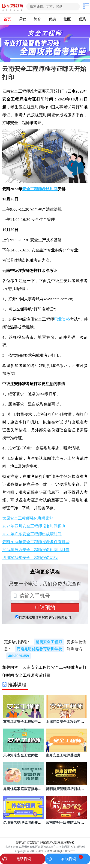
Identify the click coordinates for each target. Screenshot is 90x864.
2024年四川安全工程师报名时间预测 (34, 526)
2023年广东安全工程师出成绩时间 (32, 534)
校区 (67, 19)
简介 (37, 19)
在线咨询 (68, 859)
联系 (82, 19)
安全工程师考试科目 (32, 675)
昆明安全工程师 (49, 642)
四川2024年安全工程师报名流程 (30, 558)
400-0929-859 (18, 656)
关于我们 (21, 842)
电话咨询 (23, 859)
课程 (22, 19)
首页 (7, 19)
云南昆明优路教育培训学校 (58, 842)
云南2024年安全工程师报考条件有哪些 (35, 542)
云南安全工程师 (36, 667)
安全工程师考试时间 (40, 189)
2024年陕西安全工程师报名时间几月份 (35, 550)
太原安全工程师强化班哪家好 (27, 518)
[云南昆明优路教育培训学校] (12, 6)
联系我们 (33, 842)
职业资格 (62, 319)
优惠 (52, 19)
